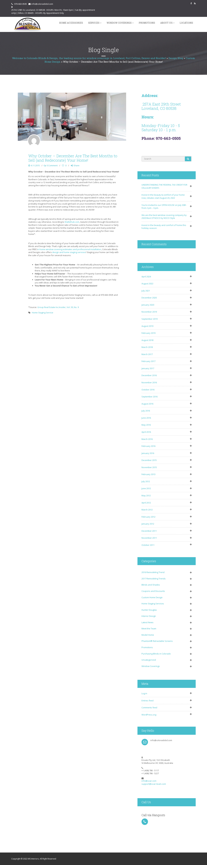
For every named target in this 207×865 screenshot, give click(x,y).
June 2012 (146, 488)
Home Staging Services (153, 603)
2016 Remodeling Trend (153, 572)
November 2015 (149, 467)
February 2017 (148, 361)
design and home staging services (69, 252)
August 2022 (147, 283)
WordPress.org (149, 714)
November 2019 (149, 311)
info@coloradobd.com (42, 3)
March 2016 (147, 439)
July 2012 (146, 481)
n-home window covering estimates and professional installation (69, 249)
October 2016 (148, 389)
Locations (186, 22)
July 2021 (146, 290)
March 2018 (147, 347)
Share (76, 165)
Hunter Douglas (149, 609)
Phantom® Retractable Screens (157, 641)
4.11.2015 (35, 165)
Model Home (148, 634)
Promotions (147, 22)
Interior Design (149, 616)
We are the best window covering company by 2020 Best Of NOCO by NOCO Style (164, 217)
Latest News (147, 622)
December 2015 (149, 460)
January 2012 (148, 523)
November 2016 (149, 382)
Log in (144, 693)
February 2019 (148, 333)
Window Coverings (119, 22)
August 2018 (147, 340)
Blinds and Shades (151, 584)
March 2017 (147, 354)
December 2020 (149, 297)
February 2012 (148, 516)
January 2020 (148, 304)
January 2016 (148, 453)
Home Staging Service (42, 312)
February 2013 (148, 474)
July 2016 (146, 410)
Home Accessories (71, 22)
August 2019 (147, 326)
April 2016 (146, 431)
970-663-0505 (20, 3)
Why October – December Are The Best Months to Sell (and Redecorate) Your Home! (72, 158)
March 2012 (147, 509)
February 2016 (148, 446)
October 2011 (148, 545)
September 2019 (150, 318)
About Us (166, 22)
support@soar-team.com (154, 783)
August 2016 (147, 403)
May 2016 (146, 424)
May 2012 (146, 495)
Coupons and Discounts (153, 591)
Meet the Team (149, 628)
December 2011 (149, 530)
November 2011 (149, 537)
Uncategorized (149, 659)
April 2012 (146, 502)
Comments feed (149, 707)
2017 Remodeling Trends (154, 578)
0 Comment (52, 165)
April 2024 (146, 276)
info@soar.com (149, 780)
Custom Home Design (152, 597)
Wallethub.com (72, 221)
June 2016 (146, 417)
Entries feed (147, 700)
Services (93, 22)
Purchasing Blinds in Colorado (156, 653)
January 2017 (148, 368)
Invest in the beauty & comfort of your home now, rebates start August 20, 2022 (163, 196)
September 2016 (150, 396)
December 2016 (149, 375)
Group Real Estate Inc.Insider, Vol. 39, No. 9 (58, 307)
